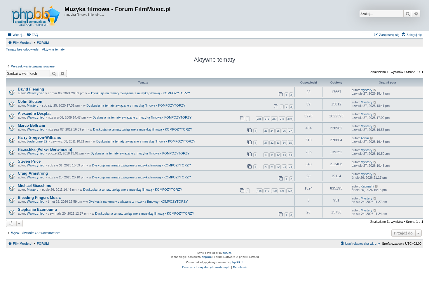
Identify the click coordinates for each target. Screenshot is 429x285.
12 (278, 155)
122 (289, 191)
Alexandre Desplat (34, 113)
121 (282, 191)
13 (284, 155)
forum (227, 252)
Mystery (366, 90)
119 (267, 191)
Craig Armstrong (33, 173)
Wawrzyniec (35, 93)
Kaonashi (367, 186)
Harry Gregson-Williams (39, 137)
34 (284, 143)
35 (290, 143)
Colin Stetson (30, 101)
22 (278, 167)
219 (289, 119)
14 (290, 155)
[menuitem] (32, 34)
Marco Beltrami (31, 125)
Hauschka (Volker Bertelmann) (45, 149)
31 (265, 143)
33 (278, 143)
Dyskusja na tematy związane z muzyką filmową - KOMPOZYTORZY (140, 93)
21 (272, 167)
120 (274, 191)
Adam (365, 138)
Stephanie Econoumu (37, 209)
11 (272, 155)
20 (265, 167)
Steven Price (29, 161)
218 (282, 119)
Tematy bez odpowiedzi (22, 49)
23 (265, 131)
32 (272, 143)
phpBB (206, 256)
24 (272, 131)
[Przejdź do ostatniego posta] (375, 90)
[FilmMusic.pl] (35, 15)
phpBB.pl (237, 262)
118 (259, 191)
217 (274, 119)
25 (278, 131)
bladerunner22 (37, 141)
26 (284, 131)
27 (290, 131)
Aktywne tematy (53, 49)
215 (259, 119)
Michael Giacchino (34, 185)
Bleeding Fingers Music (39, 197)
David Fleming (31, 89)
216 (267, 119)
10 (265, 155)
